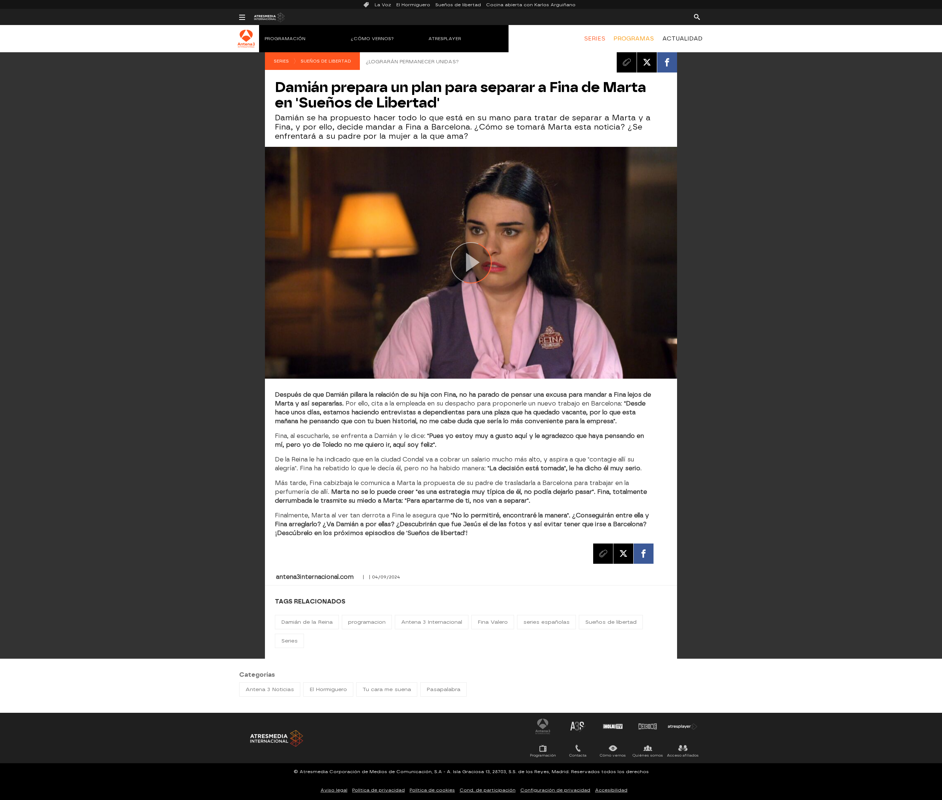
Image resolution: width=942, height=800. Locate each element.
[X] (647, 62)
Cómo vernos (613, 755)
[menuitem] (594, 38)
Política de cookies (432, 790)
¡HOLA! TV (612, 726)
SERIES (594, 38)
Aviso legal (334, 790)
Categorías (257, 674)
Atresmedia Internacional (276, 738)
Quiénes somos (648, 755)
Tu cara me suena (386, 689)
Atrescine (647, 726)
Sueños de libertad (458, 4)
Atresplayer (444, 38)
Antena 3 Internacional (431, 622)
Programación (285, 38)
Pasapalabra (443, 689)
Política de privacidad (378, 790)
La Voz (383, 4)
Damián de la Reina (307, 622)
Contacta (578, 755)
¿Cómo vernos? (372, 38)
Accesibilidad (611, 790)
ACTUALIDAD (682, 38)
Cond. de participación (488, 790)
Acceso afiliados (683, 755)
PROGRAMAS (633, 38)
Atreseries (577, 726)
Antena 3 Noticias (269, 689)
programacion (367, 622)
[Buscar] (697, 16)
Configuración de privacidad (555, 790)
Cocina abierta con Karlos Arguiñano (531, 4)
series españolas (546, 622)
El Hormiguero (413, 4)
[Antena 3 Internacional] (246, 43)
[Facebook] (667, 62)
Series (281, 61)
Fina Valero (493, 622)
